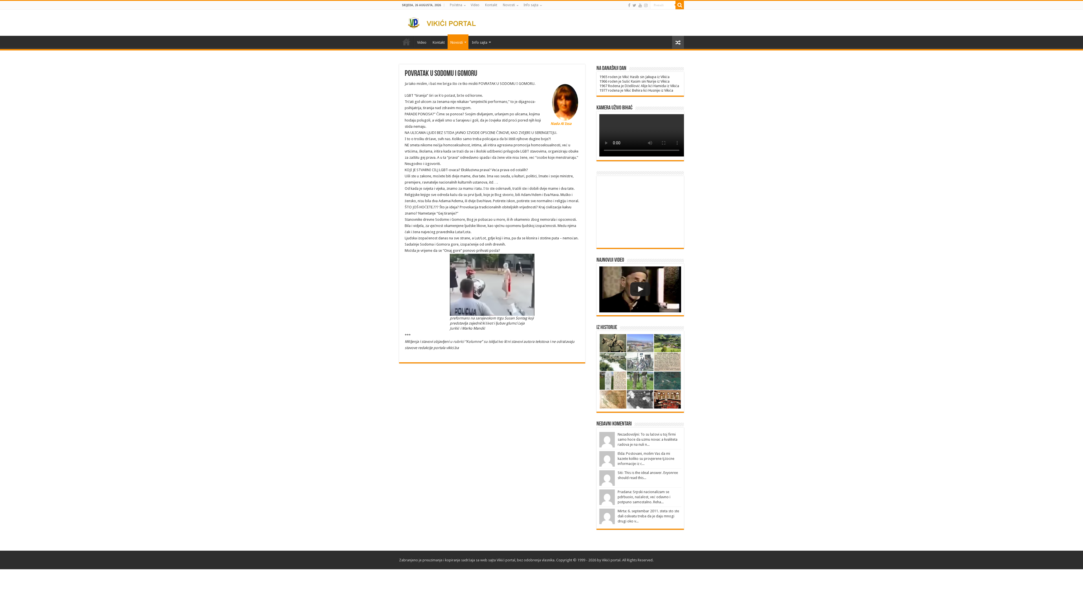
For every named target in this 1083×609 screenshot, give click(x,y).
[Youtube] (640, 5)
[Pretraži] (679, 5)
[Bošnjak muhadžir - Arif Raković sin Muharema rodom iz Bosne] (640, 289)
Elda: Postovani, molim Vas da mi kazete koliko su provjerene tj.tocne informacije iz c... (646, 458)
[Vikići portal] (445, 22)
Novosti (509, 5)
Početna (456, 5)
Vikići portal (506, 560)
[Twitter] (634, 5)
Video (475, 5)
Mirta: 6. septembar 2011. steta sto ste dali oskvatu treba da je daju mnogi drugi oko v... (648, 516)
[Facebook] (629, 5)
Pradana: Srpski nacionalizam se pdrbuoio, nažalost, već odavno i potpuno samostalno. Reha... (644, 497)
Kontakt (491, 5)
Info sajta (530, 5)
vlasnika (548, 560)
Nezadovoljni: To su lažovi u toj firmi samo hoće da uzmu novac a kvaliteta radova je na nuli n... (647, 439)
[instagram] (646, 5)
